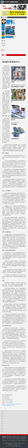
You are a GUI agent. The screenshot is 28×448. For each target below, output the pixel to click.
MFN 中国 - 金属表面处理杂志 (11, 1)
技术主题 (4, 436)
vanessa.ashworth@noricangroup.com (13, 404)
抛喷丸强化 (9, 436)
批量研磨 (14, 436)
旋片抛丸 (18, 436)
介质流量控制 (23, 438)
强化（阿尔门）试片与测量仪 (13, 438)
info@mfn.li (20, 446)
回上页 (3, 50)
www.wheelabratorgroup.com (8, 405)
